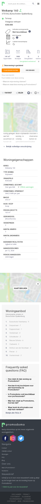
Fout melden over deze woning (13, 78)
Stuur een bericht (8, 75)
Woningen (5, 454)
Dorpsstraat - (13, 325)
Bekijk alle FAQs (13, 413)
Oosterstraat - (14, 355)
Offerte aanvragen (27, 187)
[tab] (20, 81)
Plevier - (11, 352)
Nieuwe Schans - (14, 340)
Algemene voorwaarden (20, 497)
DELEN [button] (20, 93)
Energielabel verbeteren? (28, 61)
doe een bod (30, 70)
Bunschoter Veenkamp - (17, 322)
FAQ (3, 457)
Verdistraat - (13, 333)
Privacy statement (19, 495)
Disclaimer (16, 494)
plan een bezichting (11, 70)
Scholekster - (13, 337)
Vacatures (5, 471)
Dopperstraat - (14, 329)
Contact (4, 448)
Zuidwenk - (12, 344)
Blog (3, 460)
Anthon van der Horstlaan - (18, 348)
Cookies (27, 499)
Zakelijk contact (7, 451)
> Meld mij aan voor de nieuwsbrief (15, 487)
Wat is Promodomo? (8, 468)
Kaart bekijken (20, 117)
